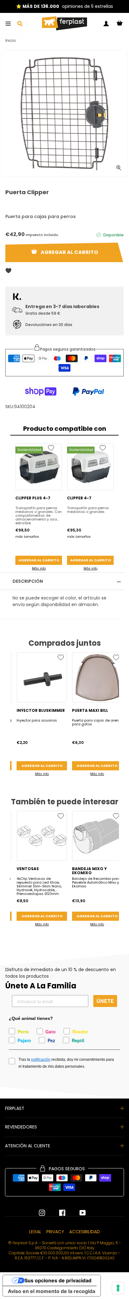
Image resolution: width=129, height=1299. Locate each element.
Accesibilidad (84, 1232)
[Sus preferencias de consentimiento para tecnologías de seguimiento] (118, 1288)
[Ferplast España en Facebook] (57, 1212)
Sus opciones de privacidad (57, 1280)
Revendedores (21, 1127)
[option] (64, 113)
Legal (35, 1232)
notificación (40, 1059)
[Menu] (8, 24)
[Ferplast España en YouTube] (78, 1212)
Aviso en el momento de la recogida (51, 1291)
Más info (39, 568)
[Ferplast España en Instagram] (42, 1212)
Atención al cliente (27, 1146)
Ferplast (14, 1108)
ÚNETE (105, 1000)
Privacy (55, 1232)
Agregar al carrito (38, 560)
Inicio (10, 40)
